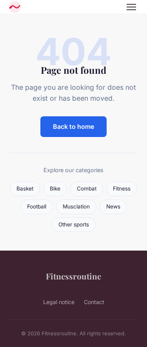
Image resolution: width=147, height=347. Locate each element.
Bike (55, 188)
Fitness (122, 188)
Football (36, 206)
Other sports (73, 224)
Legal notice (58, 302)
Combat (86, 188)
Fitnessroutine (73, 275)
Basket (24, 188)
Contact (94, 302)
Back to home (73, 126)
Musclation (76, 206)
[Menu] (131, 7)
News (113, 206)
